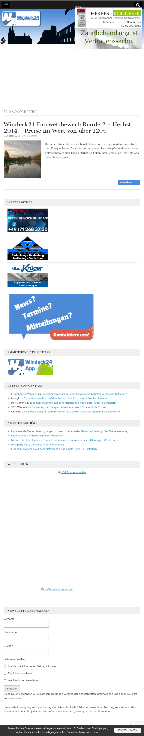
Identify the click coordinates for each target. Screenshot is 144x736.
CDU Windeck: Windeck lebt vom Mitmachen (37, 435)
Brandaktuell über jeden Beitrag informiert (32, 666)
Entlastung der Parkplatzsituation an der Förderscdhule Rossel (69, 407)
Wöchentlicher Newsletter (22, 680)
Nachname (10, 632)
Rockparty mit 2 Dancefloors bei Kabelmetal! (37, 444)
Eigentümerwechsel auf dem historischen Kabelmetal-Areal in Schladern (84, 393)
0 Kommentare (29, 135)
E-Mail (8, 645)
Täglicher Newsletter (19, 673)
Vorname (9, 618)
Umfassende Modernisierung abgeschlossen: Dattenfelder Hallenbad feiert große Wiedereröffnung (69, 431)
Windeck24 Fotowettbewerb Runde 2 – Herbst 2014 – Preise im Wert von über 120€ (67, 127)
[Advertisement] (72, 77)
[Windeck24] (72, 26)
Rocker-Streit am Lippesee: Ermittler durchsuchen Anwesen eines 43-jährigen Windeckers (64, 440)
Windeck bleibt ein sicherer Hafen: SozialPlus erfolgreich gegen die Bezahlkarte (73, 411)
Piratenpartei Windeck (24, 393)
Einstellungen (127, 730)
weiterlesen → (128, 182)
